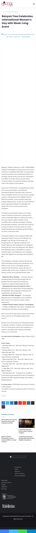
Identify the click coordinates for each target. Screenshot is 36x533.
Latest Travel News (13, 12)
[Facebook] (3, 403)
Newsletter (4, 480)
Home (4, 12)
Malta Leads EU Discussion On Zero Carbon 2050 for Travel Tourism (8, 439)
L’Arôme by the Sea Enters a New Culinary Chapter (25, 431)
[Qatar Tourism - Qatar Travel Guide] (7, 4)
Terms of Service (19, 473)
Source (3, 396)
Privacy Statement (20, 475)
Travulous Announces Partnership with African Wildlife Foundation (26, 438)
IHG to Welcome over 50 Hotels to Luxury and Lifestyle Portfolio (9, 421)
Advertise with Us (6, 482)
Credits (3, 484)
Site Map (3, 489)
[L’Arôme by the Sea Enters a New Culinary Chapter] (27, 423)
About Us (17, 471)
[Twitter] (7, 403)
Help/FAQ (4, 486)
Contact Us (18, 467)
